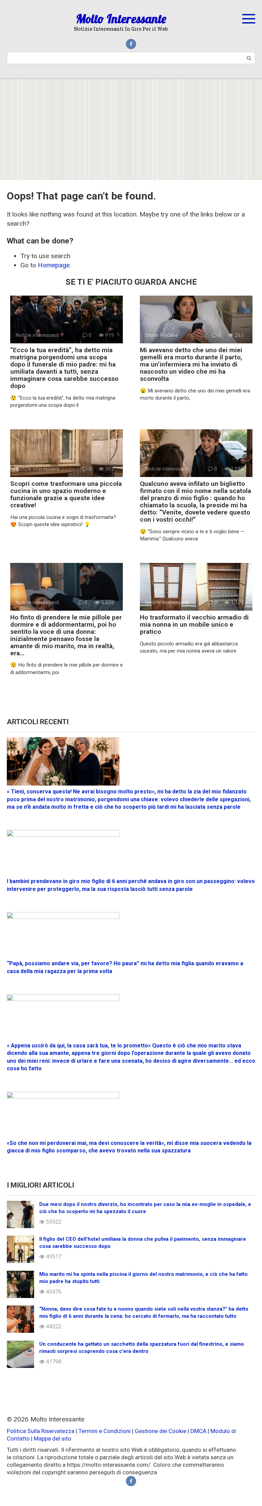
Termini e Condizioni (104, 1431)
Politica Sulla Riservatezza (41, 1431)
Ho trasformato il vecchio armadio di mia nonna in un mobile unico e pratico (194, 624)
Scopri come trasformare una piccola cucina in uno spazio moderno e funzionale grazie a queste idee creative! (66, 494)
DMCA (198, 1431)
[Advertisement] (131, 129)
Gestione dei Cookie (160, 1431)
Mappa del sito (52, 1438)
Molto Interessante (121, 18)
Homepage (54, 265)
